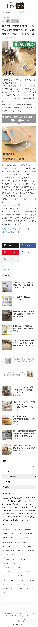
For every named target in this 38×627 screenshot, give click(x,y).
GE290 (20, 534)
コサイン (5, 563)
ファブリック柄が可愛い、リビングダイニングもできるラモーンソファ (24, 448)
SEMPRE (15, 546)
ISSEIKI (5, 538)
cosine (5, 534)
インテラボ (19, 620)
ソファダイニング (8, 567)
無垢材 (13, 588)
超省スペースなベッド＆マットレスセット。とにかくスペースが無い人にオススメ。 (24, 404)
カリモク (15, 559)
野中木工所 (30, 588)
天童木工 (25, 584)
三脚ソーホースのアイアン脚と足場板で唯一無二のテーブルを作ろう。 (23, 314)
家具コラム (6, 12)
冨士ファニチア (7, 584)
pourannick (6, 546)
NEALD (17, 542)
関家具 (5, 593)
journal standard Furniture (25, 538)
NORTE (24, 542)
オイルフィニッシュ (9, 555)
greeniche (28, 534)
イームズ (20, 550)
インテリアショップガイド (17, 616)
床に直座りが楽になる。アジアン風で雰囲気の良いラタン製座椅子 (24, 418)
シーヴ (24, 563)
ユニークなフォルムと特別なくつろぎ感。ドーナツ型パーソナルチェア (24, 389)
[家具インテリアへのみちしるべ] (15, 5)
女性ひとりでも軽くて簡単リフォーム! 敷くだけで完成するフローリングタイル (23, 343)
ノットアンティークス (9, 571)
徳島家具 (5, 588)
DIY (4, 269)
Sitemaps (29, 616)
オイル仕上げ (22, 555)
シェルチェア (15, 563)
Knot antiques (7, 542)
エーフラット (30, 550)
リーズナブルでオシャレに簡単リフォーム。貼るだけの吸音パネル (23, 285)
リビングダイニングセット (11, 580)
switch (30, 546)
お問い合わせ (32, 12)
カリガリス (6, 559)
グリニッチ (24, 559)
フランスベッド (23, 571)
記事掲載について (8, 613)
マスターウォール (8, 576)
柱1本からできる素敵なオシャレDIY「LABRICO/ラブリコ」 (23, 328)
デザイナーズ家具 (19, 12)
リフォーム (9, 269)
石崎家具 (21, 588)
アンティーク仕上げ (9, 550)
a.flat (14, 529)
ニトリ (18, 567)
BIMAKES (28, 529)
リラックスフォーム (28, 580)
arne (20, 529)
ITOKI (11, 538)
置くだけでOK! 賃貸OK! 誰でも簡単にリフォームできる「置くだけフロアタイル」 (24, 433)
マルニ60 (19, 576)
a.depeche (6, 529)
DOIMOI (12, 534)
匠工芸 (17, 584)
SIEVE (23, 546)
